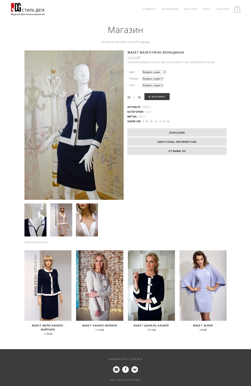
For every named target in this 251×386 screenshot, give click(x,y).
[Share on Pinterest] (164, 121)
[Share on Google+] (151, 121)
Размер (133, 78)
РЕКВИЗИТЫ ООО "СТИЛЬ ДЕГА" (125, 359)
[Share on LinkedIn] (156, 121)
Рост (132, 85)
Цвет (132, 72)
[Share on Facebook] (143, 121)
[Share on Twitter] (147, 121)
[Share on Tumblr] (160, 121)
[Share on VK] (168, 121)
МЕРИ (142, 116)
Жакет (148, 111)
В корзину (157, 96)
